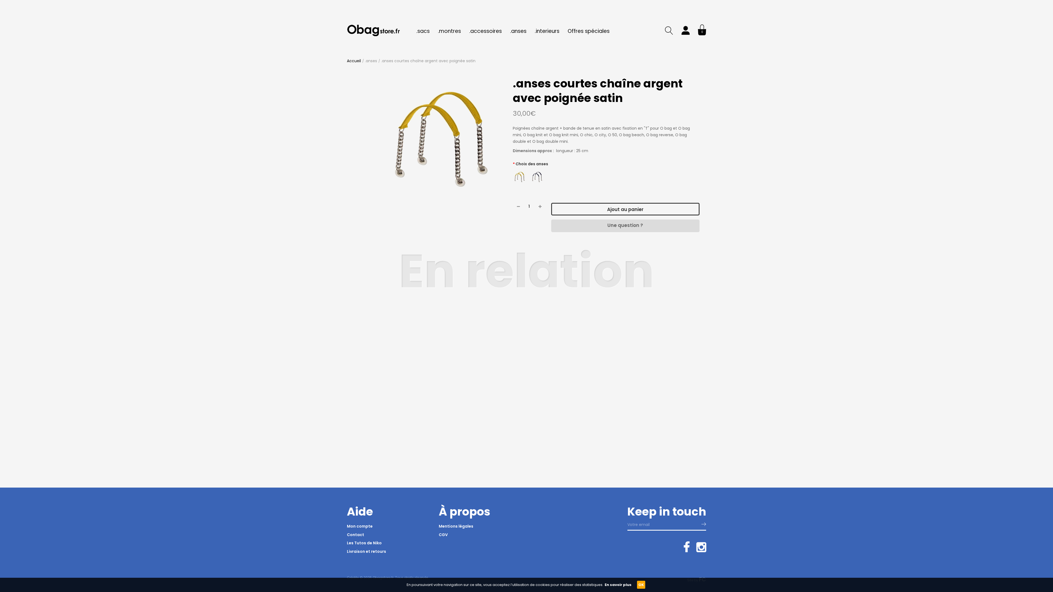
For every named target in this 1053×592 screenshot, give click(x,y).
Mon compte (360, 526)
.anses (371, 61)
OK (641, 584)
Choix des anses (532, 164)
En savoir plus (618, 584)
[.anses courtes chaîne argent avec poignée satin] (441, 139)
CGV (443, 534)
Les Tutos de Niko (364, 543)
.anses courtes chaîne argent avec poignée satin (428, 61)
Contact (355, 534)
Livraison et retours (366, 551)
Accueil (354, 61)
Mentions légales (456, 526)
